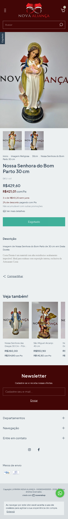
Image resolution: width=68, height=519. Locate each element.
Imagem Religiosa (20, 156)
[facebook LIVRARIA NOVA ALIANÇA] (38, 449)
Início (5, 156)
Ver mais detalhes (15, 211)
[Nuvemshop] (34, 495)
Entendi (11, 511)
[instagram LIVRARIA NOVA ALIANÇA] (29, 449)
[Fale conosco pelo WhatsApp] (60, 493)
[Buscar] (61, 24)
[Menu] (6, 11)
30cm (35, 156)
